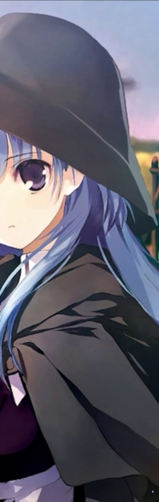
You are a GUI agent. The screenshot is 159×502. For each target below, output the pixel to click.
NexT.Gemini (100, 500)
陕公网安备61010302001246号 (102, 490)
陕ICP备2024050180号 (82, 490)
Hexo (92, 500)
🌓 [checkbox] (152, 492)
